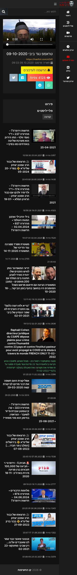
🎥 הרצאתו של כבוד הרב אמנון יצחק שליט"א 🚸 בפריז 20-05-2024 (17, 166)
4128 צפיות (38, 78)
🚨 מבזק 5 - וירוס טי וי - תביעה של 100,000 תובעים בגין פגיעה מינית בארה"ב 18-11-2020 (16, 469)
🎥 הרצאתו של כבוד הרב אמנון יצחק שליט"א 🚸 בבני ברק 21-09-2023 (17, 519)
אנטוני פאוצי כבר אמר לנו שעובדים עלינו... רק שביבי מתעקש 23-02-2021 (16, 544)
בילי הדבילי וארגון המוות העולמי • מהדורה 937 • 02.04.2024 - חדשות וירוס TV (19, 223)
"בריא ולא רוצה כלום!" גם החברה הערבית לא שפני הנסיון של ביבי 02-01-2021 (16, 310)
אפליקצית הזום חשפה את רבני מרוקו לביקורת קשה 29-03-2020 (16, 384)
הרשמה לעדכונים (35, 70)
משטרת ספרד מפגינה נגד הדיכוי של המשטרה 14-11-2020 (16, 247)
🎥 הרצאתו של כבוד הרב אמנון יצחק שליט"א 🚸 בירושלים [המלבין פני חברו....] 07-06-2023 (17, 442)
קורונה (47, 116)
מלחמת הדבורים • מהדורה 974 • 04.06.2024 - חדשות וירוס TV (18, 495)
